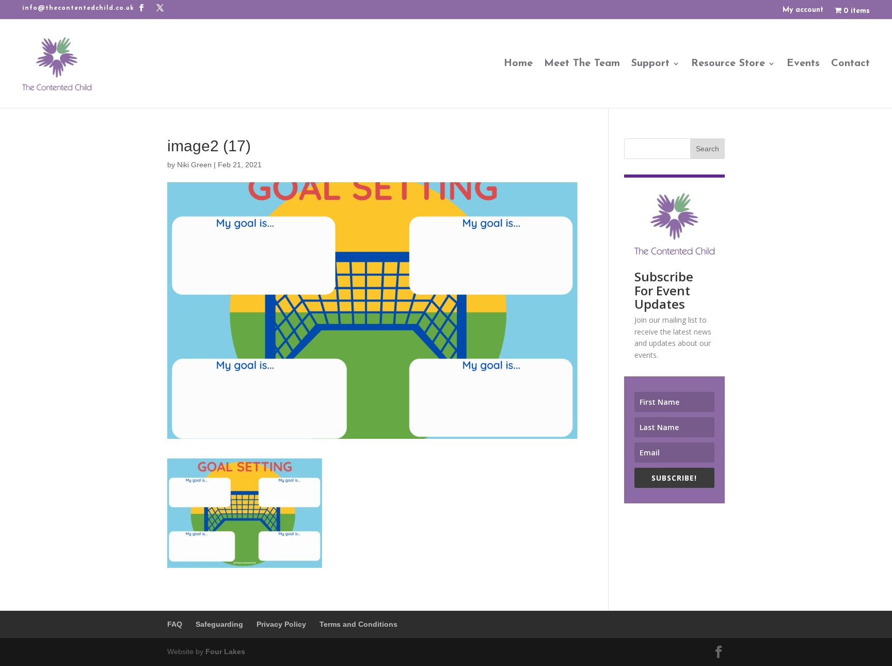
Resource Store (728, 63)
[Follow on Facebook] (141, 8)
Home (518, 63)
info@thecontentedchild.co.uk (78, 8)
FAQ (174, 624)
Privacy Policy (281, 624)
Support (650, 63)
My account (803, 10)
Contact (850, 63)
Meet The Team (582, 63)
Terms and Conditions (358, 624)
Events (803, 63)
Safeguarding (219, 624)
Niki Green (194, 165)
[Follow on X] (160, 8)
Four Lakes (225, 651)
